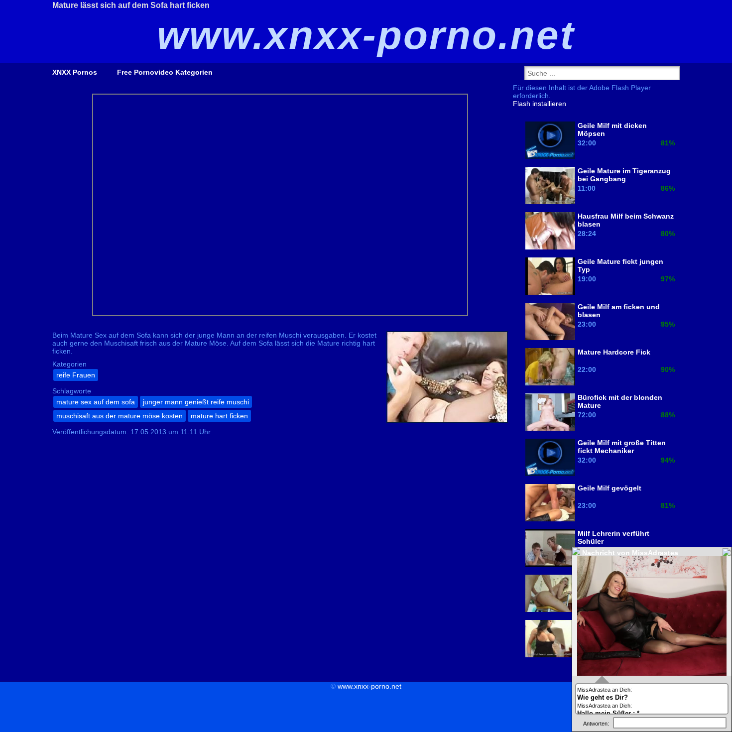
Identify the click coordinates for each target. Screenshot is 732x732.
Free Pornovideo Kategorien (165, 72)
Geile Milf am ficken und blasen (619, 311)
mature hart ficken (219, 416)
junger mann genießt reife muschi (196, 402)
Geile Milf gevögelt (609, 488)
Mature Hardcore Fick (614, 352)
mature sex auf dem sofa (95, 402)
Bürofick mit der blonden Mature (620, 401)
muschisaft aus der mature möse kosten (119, 416)
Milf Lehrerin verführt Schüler (613, 537)
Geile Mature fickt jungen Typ (620, 265)
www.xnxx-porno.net (369, 686)
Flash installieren (539, 104)
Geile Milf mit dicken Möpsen (612, 129)
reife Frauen (75, 375)
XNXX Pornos (74, 72)
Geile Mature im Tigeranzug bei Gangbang (624, 175)
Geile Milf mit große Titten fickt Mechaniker (622, 447)
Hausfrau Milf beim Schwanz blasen (626, 220)
